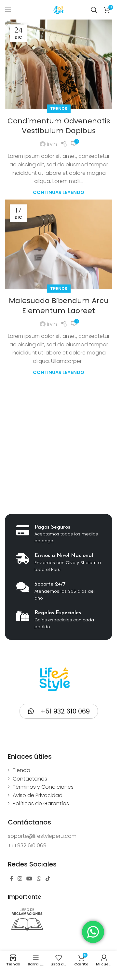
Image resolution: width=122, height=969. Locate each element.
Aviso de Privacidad (37, 795)
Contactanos (30, 778)
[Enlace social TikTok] (47, 879)
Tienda (21, 770)
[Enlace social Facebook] (12, 879)
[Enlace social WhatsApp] (38, 879)
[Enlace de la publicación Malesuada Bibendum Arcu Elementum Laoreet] (58, 244)
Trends (58, 108)
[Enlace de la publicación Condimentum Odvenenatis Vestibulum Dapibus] (58, 64)
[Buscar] (94, 9)
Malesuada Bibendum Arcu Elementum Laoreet (59, 306)
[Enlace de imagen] (27, 919)
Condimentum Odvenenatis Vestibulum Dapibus (58, 126)
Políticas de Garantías (41, 803)
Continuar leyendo (58, 192)
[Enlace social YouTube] (29, 879)
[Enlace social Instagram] (20, 879)
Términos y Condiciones (43, 787)
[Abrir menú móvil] (8, 9)
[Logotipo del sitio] (58, 9)
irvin (52, 144)
